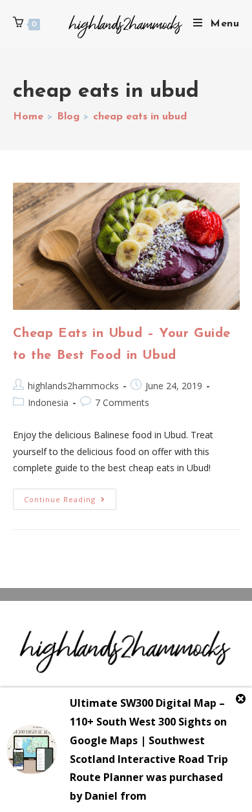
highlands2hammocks (73, 386)
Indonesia (48, 402)
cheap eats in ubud (140, 117)
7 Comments (122, 402)
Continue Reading (70, 496)
